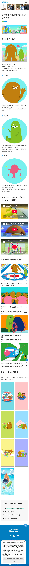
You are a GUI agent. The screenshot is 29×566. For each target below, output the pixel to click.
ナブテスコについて (14, 540)
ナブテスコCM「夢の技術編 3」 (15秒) (11, 307)
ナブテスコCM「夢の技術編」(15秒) (11, 363)
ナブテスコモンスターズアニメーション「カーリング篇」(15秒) (12, 284)
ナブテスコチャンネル (10, 503)
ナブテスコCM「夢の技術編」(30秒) (11, 366)
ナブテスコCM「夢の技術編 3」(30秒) (11, 311)
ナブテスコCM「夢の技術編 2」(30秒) (11, 340)
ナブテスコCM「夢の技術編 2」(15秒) (11, 335)
